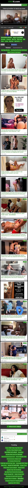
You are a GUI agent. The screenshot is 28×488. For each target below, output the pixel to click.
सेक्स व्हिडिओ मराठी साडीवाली (11, 452)
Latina (6, 41)
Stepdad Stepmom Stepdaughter (14, 480)
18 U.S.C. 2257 (20, 486)
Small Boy (20, 452)
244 (21, 27)
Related (8, 47)
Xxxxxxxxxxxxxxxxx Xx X (8, 456)
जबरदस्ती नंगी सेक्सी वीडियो (13, 465)
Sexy (2, 41)
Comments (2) (17, 47)
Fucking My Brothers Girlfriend (19, 50)
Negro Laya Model (18, 37)
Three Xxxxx (21, 467)
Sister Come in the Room (14, 52)
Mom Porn (4, 465)
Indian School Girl (19, 474)
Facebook (14, 44)
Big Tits (14, 39)
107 (26, 27)
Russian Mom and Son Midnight (14, 454)
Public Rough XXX (8, 474)
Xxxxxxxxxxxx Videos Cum (14, 459)
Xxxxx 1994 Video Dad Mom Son (14, 448)
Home (5, 486)
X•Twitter (7, 44)
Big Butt (11, 41)
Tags (9, 486)
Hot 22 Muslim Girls (21, 456)
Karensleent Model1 (6, 37)
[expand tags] (21, 41)
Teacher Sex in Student (10, 478)
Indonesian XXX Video (21, 463)
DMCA (13, 486)
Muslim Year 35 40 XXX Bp (14, 469)
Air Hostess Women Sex (14, 461)
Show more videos (15, 426)
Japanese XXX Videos (14, 483)
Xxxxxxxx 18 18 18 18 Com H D (14, 476)
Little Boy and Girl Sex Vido (8, 463)
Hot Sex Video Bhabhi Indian (14, 450)
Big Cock (19, 39)
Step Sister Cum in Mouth (10, 467)
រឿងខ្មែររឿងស (20, 478)
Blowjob (3, 39)
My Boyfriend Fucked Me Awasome (14, 472)
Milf (24, 39)
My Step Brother (5, 50)
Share (2, 44)
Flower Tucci (23, 465)
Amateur (9, 39)
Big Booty (17, 41)
